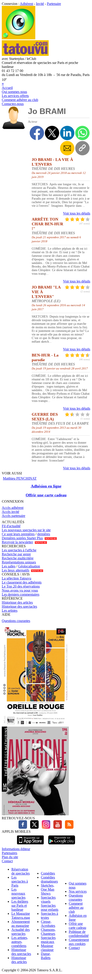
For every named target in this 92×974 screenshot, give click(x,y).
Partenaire (54, 4)
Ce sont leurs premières (18, 534)
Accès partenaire (13, 516)
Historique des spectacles (19, 606)
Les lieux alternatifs (15, 570)
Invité (40, 4)
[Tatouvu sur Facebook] (23, 827)
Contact (7, 861)
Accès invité (10, 512)
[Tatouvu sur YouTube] (56, 827)
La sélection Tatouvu (16, 578)
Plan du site (10, 857)
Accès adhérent (12, 508)
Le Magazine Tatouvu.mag (20, 915)
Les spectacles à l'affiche (19, 550)
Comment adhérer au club (20, 100)
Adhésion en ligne (46, 486)
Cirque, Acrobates (48, 924)
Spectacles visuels (48, 899)
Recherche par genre (16, 554)
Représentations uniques (19, 562)
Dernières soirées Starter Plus (22, 538)
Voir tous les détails (76, 213)
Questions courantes (16, 621)
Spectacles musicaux (48, 940)
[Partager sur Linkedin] (67, 133)
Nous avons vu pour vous (20, 590)
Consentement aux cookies (79, 942)
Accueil (7, 88)
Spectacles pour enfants (49, 907)
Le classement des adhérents (22, 582)
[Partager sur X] (52, 133)
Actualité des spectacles (20, 932)
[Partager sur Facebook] (37, 133)
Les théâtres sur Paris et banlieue (19, 905)
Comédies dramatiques (49, 879)
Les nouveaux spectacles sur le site (26, 530)
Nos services (78, 891)
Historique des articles (17, 602)
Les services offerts (15, 96)
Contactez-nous (13, 104)
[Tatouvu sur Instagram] (45, 827)
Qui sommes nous (14, 92)
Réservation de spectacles (20, 871)
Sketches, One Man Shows (47, 889)
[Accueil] (18, 38)
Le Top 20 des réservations (21, 586)
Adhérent (26, 4)
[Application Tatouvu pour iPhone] (30, 845)
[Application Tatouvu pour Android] (61, 845)
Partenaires (9, 853)
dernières (43, 534)
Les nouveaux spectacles (18, 893)
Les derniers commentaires (20, 594)
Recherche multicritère (17, 558)
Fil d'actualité (11, 526)
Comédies (48, 873)
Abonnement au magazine (20, 924)
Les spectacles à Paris (19, 881)
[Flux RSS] (68, 827)
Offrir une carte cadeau (46, 495)
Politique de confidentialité (79, 934)
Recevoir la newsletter (17, 542)
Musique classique (47, 948)
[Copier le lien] (82, 148)
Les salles (8, 566)
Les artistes (9, 610)
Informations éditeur (16, 849)
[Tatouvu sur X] (33, 827)
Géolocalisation (29, 566)
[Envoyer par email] (67, 148)
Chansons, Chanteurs (48, 932)
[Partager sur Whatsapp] (82, 133)
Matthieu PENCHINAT (20, 478)
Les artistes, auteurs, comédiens (19, 942)
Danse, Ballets (46, 956)
